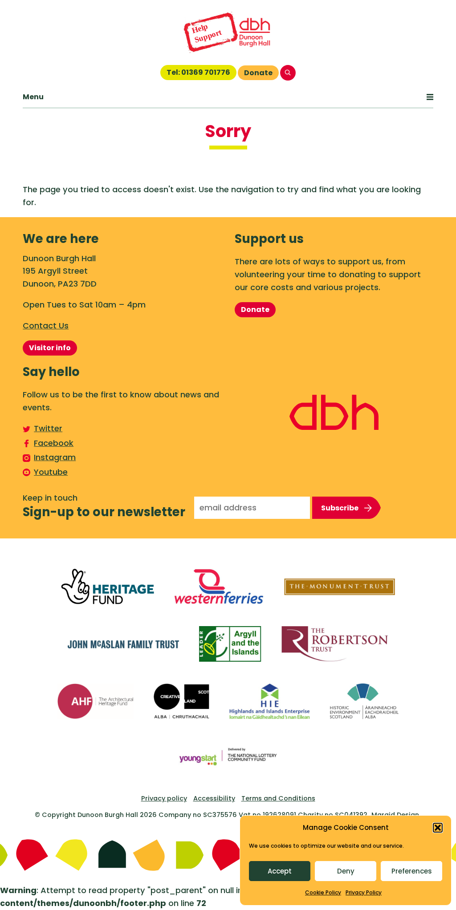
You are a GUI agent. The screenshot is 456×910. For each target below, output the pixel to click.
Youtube (51, 471)
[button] (437, 827)
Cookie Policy (323, 892)
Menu (33, 97)
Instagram (55, 457)
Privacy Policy (364, 892)
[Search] (288, 73)
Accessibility (214, 798)
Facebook (53, 443)
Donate (258, 73)
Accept (280, 871)
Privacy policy (164, 798)
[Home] (228, 32)
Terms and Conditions (278, 798)
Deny (345, 871)
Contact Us (46, 325)
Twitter (48, 428)
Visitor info (50, 348)
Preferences (411, 871)
